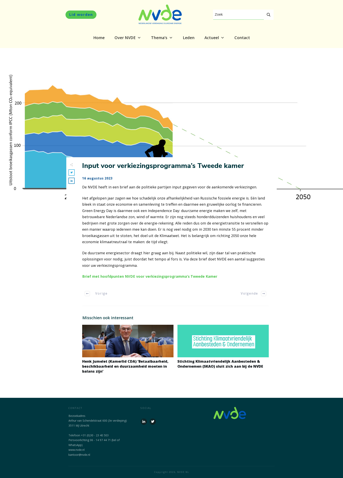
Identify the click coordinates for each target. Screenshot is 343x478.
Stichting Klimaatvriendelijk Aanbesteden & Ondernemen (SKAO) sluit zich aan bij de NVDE (223, 351)
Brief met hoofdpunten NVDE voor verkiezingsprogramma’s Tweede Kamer (149, 276)
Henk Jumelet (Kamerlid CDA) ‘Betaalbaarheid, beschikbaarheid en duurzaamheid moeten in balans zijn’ (127, 351)
